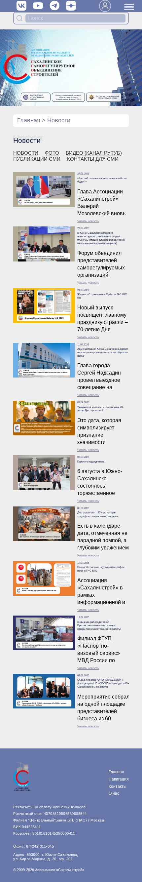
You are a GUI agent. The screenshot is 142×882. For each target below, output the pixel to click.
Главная (28, 120)
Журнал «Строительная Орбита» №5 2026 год (102, 296)
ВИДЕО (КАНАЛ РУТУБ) (94, 153)
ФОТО (52, 153)
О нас (114, 793)
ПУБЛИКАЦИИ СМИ (36, 159)
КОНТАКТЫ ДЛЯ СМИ (93, 159)
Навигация (119, 779)
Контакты (117, 786)
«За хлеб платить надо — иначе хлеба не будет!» (101, 180)
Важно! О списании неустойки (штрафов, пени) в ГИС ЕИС (101, 569)
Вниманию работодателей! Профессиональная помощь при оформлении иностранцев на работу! (99, 625)
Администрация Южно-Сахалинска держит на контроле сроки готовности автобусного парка (102, 352)
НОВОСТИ (25, 153)
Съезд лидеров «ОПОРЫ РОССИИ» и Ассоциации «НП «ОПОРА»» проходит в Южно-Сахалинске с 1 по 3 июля (105, 683)
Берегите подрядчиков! (90, 461)
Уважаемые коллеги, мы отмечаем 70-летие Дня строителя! (100, 409)
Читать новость (88, 221)
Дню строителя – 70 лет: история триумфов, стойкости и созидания (97, 514)
